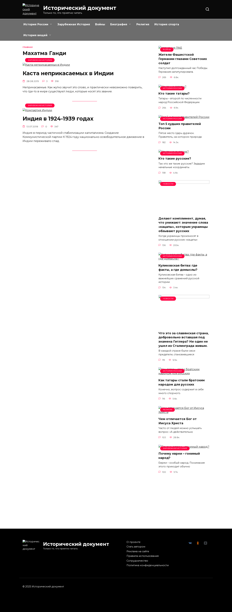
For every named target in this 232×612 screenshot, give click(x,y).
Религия (142, 24)
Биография (118, 24)
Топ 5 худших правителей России (179, 126)
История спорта (166, 24)
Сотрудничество (137, 560)
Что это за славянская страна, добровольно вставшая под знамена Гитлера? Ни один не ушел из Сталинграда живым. (183, 339)
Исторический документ (79, 8)
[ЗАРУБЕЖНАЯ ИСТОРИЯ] (46, 64)
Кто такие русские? (174, 158)
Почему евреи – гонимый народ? (179, 456)
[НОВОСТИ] (183, 211)
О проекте (133, 542)
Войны (100, 24)
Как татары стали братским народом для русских (181, 382)
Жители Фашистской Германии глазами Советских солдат (182, 59)
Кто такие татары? (174, 93)
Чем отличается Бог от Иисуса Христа (177, 421)
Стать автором (136, 546)
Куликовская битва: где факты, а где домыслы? (177, 267)
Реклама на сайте (138, 551)
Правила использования (143, 556)
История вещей (35, 35)
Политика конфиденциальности (148, 565)
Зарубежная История (73, 24)
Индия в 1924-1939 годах (58, 118)
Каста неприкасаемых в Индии (68, 73)
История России (35, 24)
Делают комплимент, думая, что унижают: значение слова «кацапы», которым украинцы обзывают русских (183, 225)
